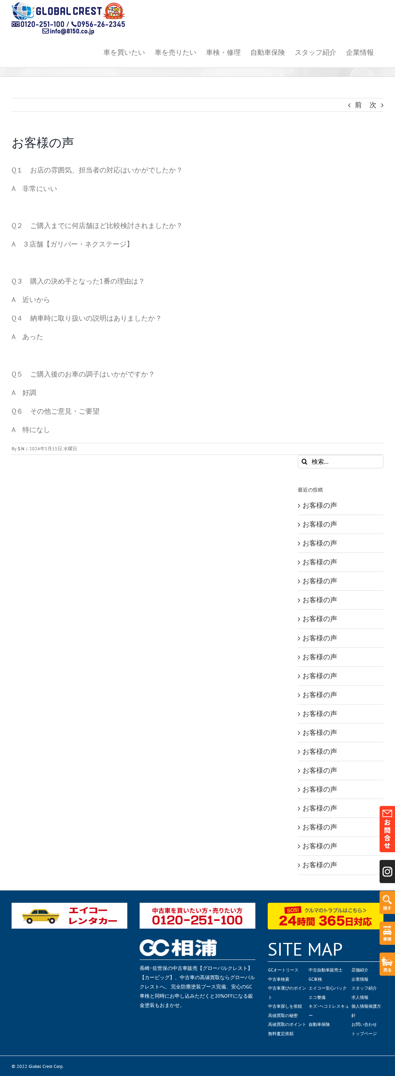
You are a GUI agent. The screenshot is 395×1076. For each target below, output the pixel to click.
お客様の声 (319, 505)
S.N (21, 448)
